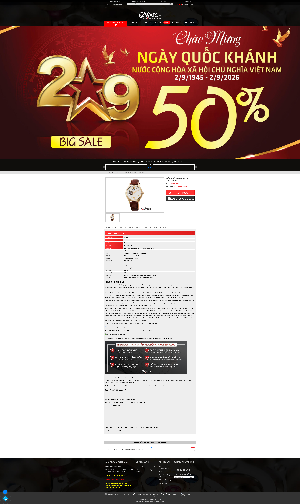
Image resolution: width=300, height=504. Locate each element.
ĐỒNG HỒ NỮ (158, 22)
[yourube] (190, 469)
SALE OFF (167, 22)
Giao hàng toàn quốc (139, 1)
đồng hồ (174, 380)
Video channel (176, 22)
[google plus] (184, 469)
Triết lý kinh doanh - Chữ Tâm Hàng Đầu (146, 467)
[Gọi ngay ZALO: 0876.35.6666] (5, 498)
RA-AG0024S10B (124, 308)
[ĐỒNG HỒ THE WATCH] (150, 15)
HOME (132, 22)
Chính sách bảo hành (164, 483)
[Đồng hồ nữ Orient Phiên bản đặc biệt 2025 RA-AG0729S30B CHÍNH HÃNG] (150, 447)
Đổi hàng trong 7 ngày (185, 1)
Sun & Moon (150, 295)
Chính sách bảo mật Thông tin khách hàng (164, 467)
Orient (166, 295)
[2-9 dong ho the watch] (150, 92)
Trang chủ (110, 172)
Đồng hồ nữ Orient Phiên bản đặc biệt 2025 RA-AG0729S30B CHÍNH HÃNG (124, 450)
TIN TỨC (185, 22)
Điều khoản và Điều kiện (165, 471)
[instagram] (187, 469)
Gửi (191, 477)
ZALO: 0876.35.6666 (187, 4)
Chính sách (164, 462)
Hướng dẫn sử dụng (150, 228)
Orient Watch (156, 285)
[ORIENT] (150, 167)
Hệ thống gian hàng (116, 1)
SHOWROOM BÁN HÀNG (116, 462)
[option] (134, 195)
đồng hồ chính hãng (124, 385)
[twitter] (181, 469)
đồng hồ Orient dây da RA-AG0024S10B (137, 323)
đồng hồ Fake (143, 385)
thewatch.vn (111, 430)
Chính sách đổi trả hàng (165, 480)
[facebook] (178, 469)
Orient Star (146, 300)
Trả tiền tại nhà (162, 1)
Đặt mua (182, 192)
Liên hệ (192, 22)
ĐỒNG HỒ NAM (149, 22)
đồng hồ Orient (145, 308)
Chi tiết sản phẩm (111, 228)
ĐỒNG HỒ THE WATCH (119, 475)
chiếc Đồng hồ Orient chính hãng (145, 380)
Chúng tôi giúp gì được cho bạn (130, 228)
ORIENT (150, 164)
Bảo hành (163, 228)
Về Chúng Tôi (143, 462)
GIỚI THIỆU (139, 22)
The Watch (114, 323)
